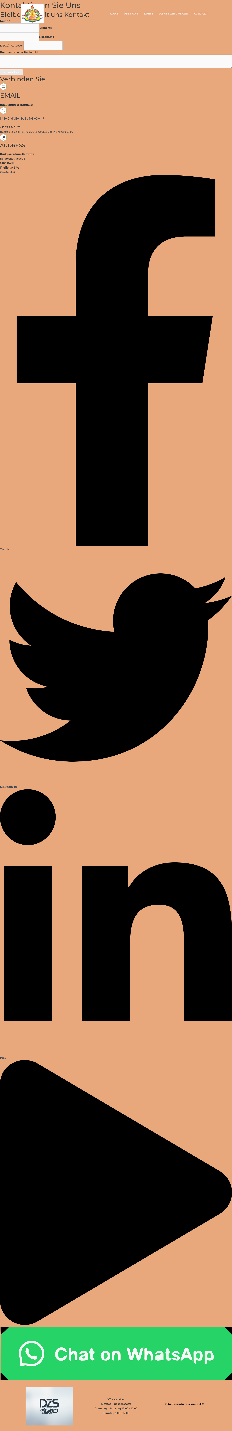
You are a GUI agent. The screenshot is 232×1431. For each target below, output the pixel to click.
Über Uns (131, 13)
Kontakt (200, 13)
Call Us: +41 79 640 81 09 (57, 132)
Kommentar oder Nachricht (19, 52)
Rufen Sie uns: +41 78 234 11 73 (20, 132)
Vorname (45, 27)
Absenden (11, 72)
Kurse (148, 13)
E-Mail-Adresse (12, 45)
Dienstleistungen (173, 13)
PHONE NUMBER (22, 118)
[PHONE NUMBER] (3, 113)
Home (114, 13)
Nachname (46, 36)
